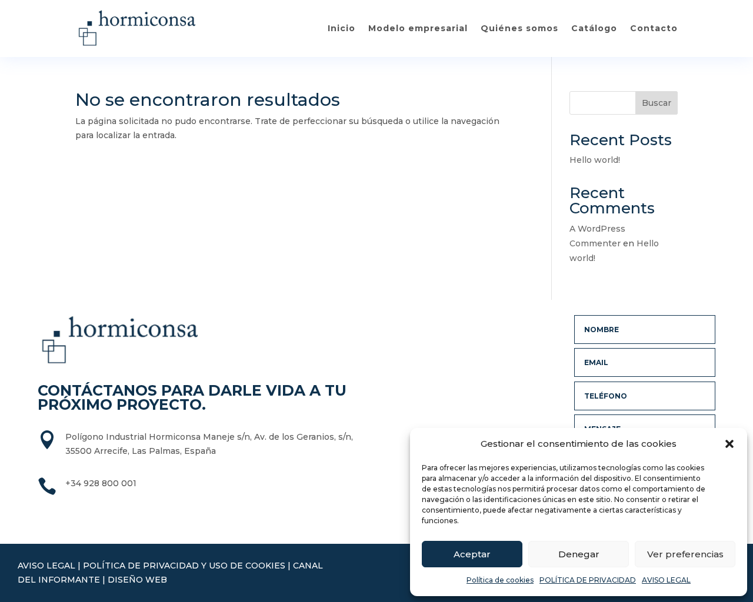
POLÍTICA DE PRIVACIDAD (587, 580)
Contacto (654, 28)
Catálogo (594, 28)
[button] (729, 444)
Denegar (578, 554)
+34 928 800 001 (100, 483)
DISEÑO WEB (137, 579)
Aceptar (472, 554)
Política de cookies (500, 580)
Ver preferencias (685, 554)
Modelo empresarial (418, 28)
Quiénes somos (519, 28)
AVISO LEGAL (666, 580)
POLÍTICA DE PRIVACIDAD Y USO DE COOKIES (184, 565)
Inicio (341, 28)
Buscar (656, 103)
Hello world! (594, 160)
